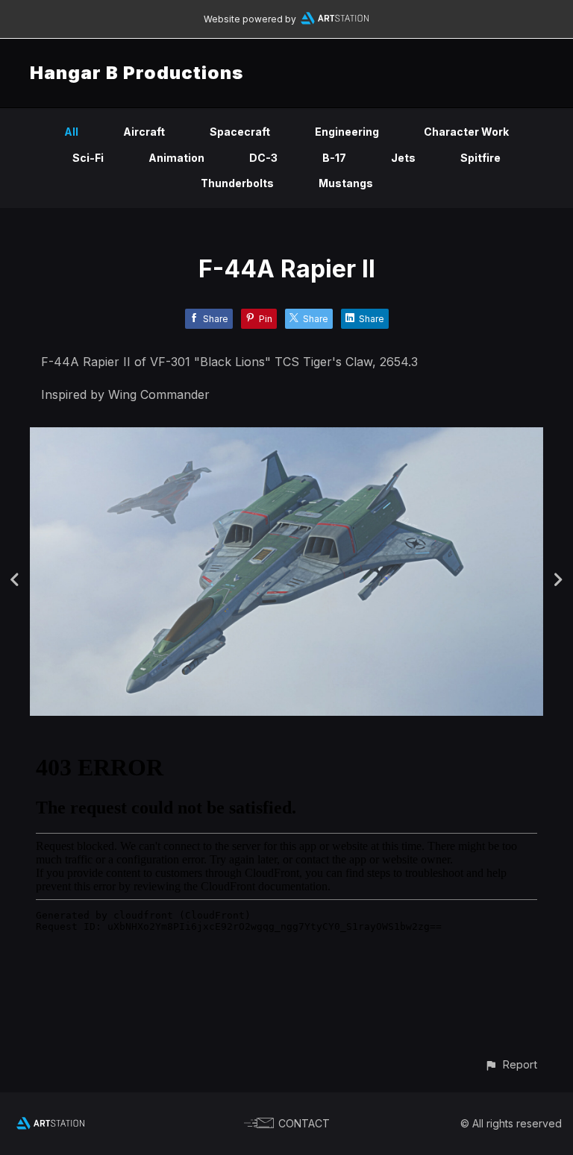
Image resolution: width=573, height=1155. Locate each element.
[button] (510, 1064)
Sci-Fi (88, 157)
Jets (403, 157)
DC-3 (263, 157)
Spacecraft (240, 131)
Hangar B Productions (136, 73)
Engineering (347, 131)
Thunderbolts (237, 183)
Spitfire (480, 157)
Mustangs (346, 183)
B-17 (334, 157)
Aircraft (144, 131)
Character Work (466, 131)
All (71, 131)
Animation (176, 157)
